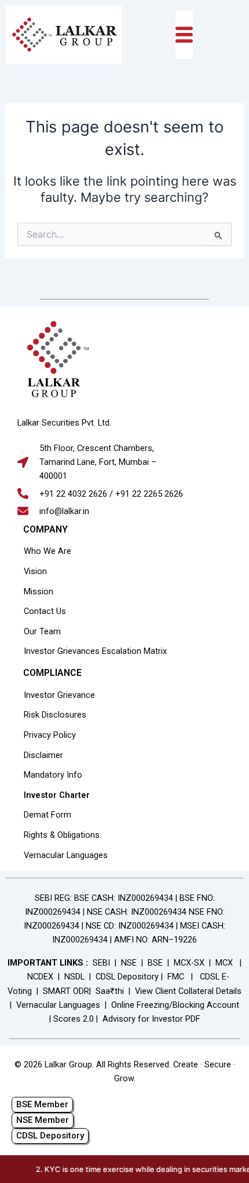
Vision (35, 571)
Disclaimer (43, 755)
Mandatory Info (53, 775)
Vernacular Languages (66, 855)
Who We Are (47, 551)
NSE (129, 963)
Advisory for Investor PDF (151, 1019)
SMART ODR (66, 991)
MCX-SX (189, 963)
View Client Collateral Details (188, 991)
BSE (155, 963)
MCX (224, 963)
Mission (38, 591)
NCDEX (40, 976)
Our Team (42, 631)
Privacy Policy (50, 735)
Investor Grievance (59, 695)
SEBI (101, 963)
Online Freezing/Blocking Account (175, 1005)
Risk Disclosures (55, 714)
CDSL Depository (127, 976)
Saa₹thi (110, 991)
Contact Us (45, 611)
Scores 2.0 (73, 1019)
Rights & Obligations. (62, 835)
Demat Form (47, 814)
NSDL (74, 976)
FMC (175, 976)
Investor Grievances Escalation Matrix (95, 651)
